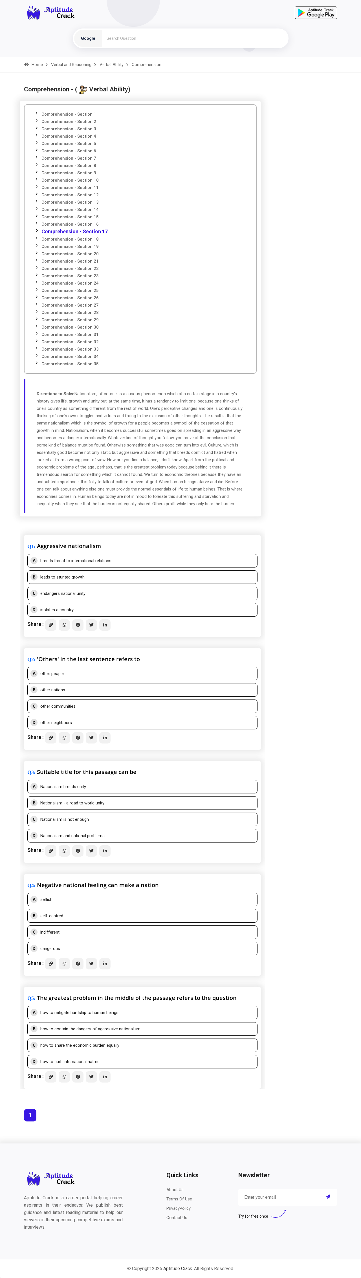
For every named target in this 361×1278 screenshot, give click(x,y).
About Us (175, 1189)
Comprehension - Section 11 (70, 187)
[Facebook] (77, 625)
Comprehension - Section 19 (70, 246)
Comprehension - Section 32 (70, 341)
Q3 (30, 772)
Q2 (30, 659)
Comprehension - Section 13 (70, 202)
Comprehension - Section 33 (70, 349)
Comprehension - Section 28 (70, 312)
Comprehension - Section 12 (70, 194)
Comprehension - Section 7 (68, 158)
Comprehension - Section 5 (68, 143)
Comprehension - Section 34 (70, 356)
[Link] (50, 625)
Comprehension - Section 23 (70, 275)
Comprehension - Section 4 (68, 136)
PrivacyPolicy (178, 1208)
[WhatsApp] (64, 625)
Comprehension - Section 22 (70, 268)
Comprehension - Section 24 (70, 283)
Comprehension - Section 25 (70, 290)
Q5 (30, 998)
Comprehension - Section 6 (68, 150)
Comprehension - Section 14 (70, 209)
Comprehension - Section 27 (70, 305)
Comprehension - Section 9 (68, 172)
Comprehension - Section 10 (70, 180)
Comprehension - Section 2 (68, 121)
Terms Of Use (179, 1199)
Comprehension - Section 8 (68, 165)
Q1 (30, 546)
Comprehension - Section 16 (70, 224)
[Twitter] (91, 625)
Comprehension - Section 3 (68, 128)
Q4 (30, 885)
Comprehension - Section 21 (70, 261)
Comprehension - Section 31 (70, 334)
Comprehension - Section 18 (70, 239)
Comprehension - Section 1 (68, 114)
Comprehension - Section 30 (70, 327)
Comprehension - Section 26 (70, 297)
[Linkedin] (105, 625)
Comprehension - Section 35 (70, 363)
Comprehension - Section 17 (74, 231)
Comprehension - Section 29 (70, 319)
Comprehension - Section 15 (70, 216)
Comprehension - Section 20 (70, 253)
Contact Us (176, 1217)
